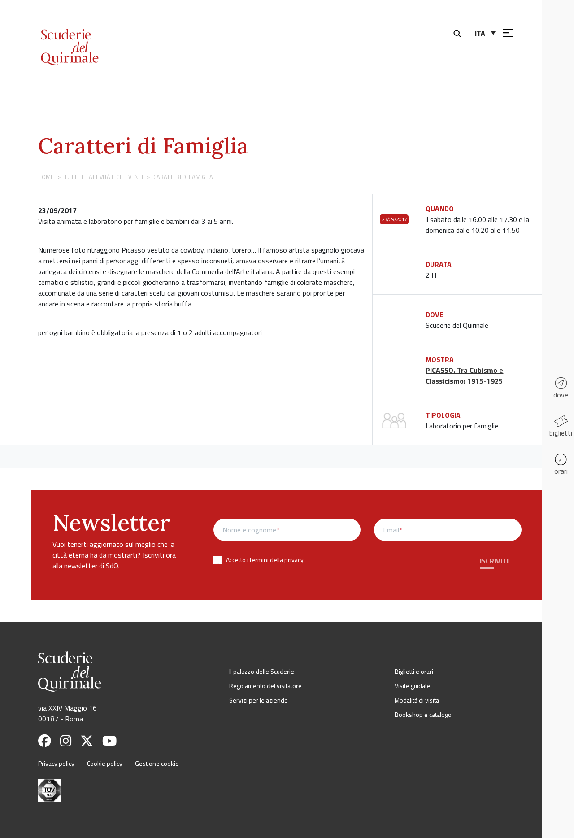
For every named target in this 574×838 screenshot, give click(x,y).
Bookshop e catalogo (423, 714)
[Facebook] (48, 741)
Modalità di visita (417, 700)
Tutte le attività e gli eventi (103, 176)
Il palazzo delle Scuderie (261, 671)
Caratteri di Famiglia (143, 145)
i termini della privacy (275, 559)
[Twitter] (90, 741)
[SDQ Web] (93, 37)
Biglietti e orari (414, 671)
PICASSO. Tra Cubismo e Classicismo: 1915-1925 (464, 375)
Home (46, 176)
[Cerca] (459, 32)
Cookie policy (104, 763)
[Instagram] (69, 741)
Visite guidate (412, 685)
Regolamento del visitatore (265, 685)
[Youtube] (113, 741)
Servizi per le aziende (258, 700)
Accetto (265, 559)
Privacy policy (56, 763)
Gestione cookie (157, 763)
